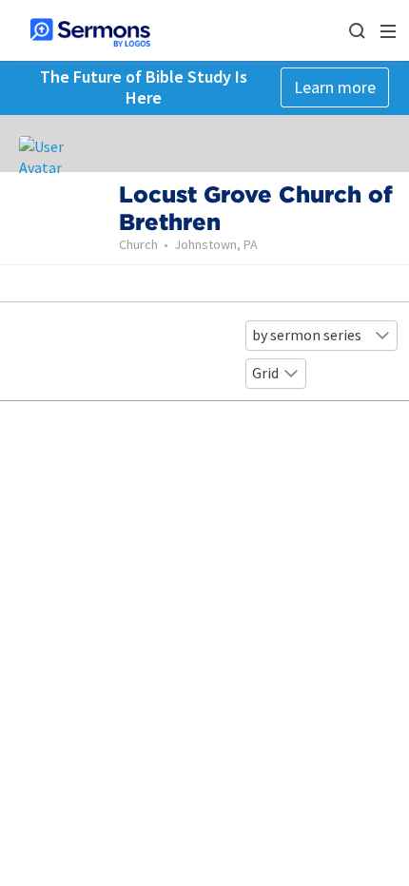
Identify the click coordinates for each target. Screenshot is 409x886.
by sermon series (306, 334)
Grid (265, 372)
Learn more (335, 87)
